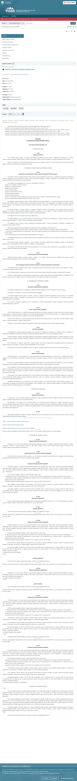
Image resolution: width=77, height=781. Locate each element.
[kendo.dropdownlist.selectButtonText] (23, 23)
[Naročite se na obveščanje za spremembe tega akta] (66, 31)
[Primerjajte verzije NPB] (22, 114)
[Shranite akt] (69, 31)
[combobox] (16, 23)
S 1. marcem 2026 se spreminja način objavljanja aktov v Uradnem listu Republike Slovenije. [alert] (25, 19)
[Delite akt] (71, 31)
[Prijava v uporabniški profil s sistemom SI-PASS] (69, 2)
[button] (38, 64)
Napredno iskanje (71, 26)
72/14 (22, 74)
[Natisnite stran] (74, 31)
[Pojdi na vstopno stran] (6, 4)
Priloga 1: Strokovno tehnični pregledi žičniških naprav (15, 421)
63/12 (15, 74)
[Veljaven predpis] (3, 69)
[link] (5, 16)
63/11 (12, 74)
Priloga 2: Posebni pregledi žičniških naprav (13, 424)
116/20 (26, 74)
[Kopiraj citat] (13, 63)
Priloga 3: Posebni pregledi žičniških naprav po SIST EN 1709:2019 (18, 428)
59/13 (18, 74)
